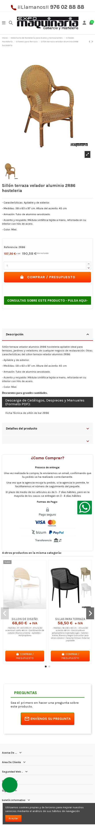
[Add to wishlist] (19, 614)
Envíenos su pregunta (50, 719)
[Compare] (24, 614)
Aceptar (13, 818)
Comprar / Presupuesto (51, 277)
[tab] (47, 335)
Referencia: (11, 247)
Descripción (14, 334)
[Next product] (92, 41)
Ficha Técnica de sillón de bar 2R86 (27, 412)
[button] (46, 666)
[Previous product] (90, 41)
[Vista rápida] (30, 614)
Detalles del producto (21, 428)
